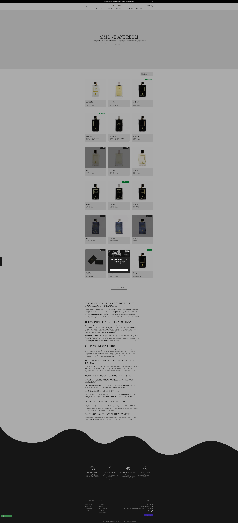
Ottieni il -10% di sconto (119, 270)
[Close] (128, 251)
